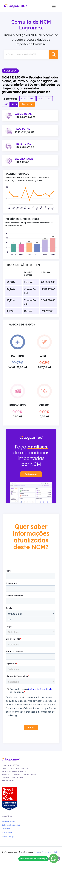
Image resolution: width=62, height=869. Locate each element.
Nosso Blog (8, 836)
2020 (31, 98)
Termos (36, 852)
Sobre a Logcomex (11, 825)
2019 (23, 98)
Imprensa (7, 832)
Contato (6, 828)
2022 (48, 98)
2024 (14, 104)
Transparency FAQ (49, 852)
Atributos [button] (27, 104)
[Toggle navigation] (54, 6)
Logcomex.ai (8, 821)
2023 (5, 104)
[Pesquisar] (53, 54)
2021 (40, 98)
